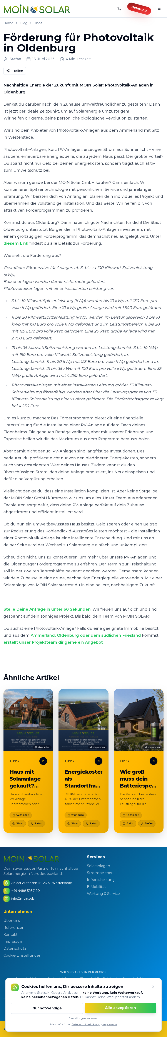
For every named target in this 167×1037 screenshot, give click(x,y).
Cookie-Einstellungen (22, 955)
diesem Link (15, 243)
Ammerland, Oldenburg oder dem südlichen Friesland (85, 635)
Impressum (109, 1024)
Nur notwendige (47, 1008)
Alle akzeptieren (120, 1008)
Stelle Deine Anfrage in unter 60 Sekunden (47, 609)
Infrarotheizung (101, 880)
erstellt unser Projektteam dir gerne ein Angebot (53, 642)
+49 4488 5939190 (25, 891)
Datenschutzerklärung (86, 1024)
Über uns (11, 921)
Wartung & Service (103, 894)
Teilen (18, 71)
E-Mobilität (96, 887)
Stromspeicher (100, 873)
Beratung (139, 9)
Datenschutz (14, 948)
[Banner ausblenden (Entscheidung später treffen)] (153, 987)
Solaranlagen (98, 866)
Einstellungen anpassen (83, 1018)
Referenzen (13, 928)
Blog (23, 23)
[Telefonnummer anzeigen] (119, 8)
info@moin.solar (23, 899)
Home (8, 23)
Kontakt (10, 934)
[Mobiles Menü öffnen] (159, 8)
